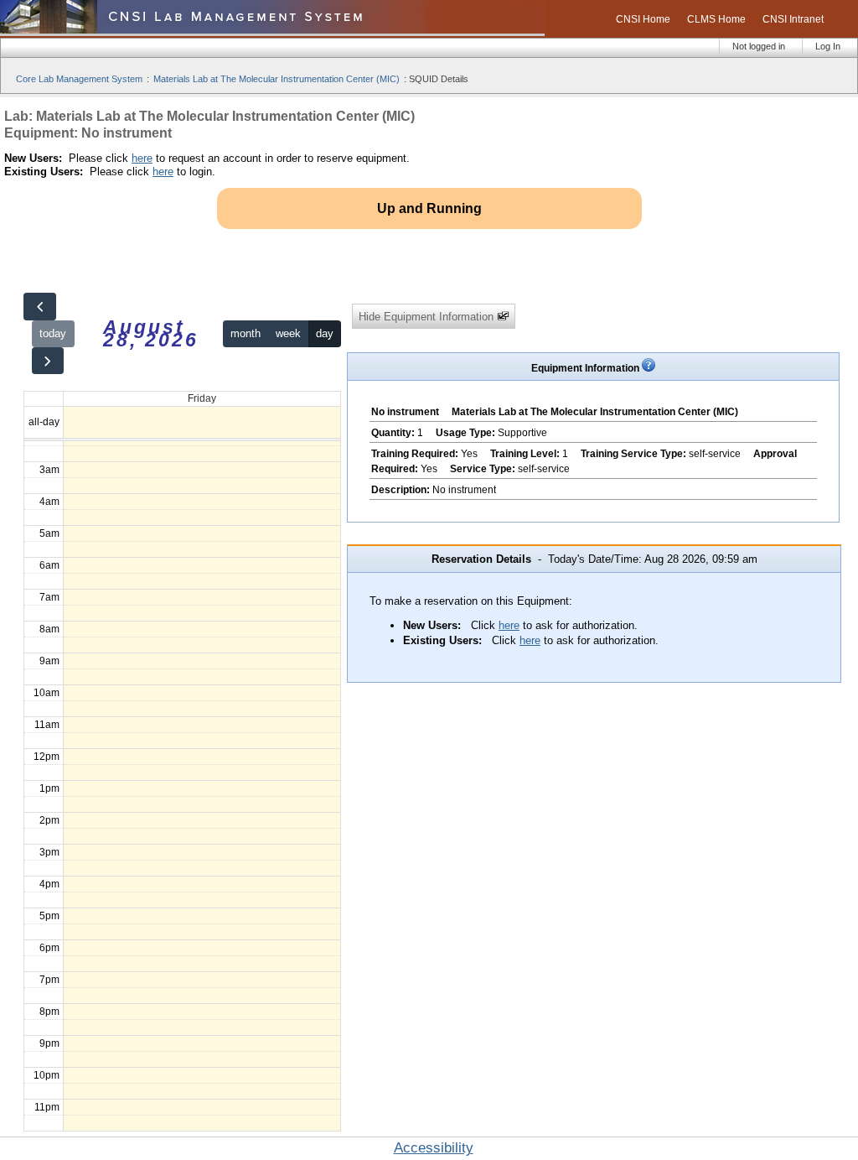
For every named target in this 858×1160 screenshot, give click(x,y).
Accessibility (433, 1148)
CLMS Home (716, 19)
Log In (827, 46)
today (52, 333)
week (288, 333)
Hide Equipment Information (428, 316)
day (324, 333)
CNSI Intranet (793, 19)
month (245, 333)
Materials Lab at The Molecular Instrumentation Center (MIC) (276, 79)
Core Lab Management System (79, 79)
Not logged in (758, 46)
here (142, 158)
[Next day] (48, 361)
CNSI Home (643, 19)
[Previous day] (39, 306)
